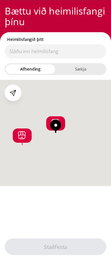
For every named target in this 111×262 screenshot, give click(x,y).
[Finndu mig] (13, 92)
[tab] (30, 69)
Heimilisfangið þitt (25, 39)
